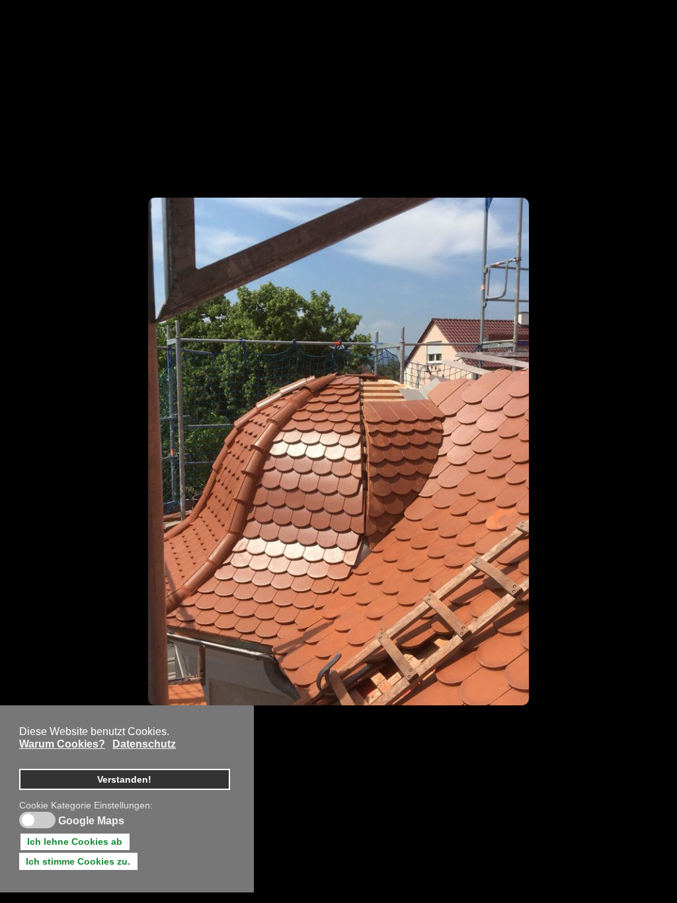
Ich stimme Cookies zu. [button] (78, 861)
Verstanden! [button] (124, 779)
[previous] (23, 431)
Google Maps (91, 821)
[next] (654, 431)
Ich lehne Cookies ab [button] (74, 841)
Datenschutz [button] (144, 744)
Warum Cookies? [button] (62, 744)
